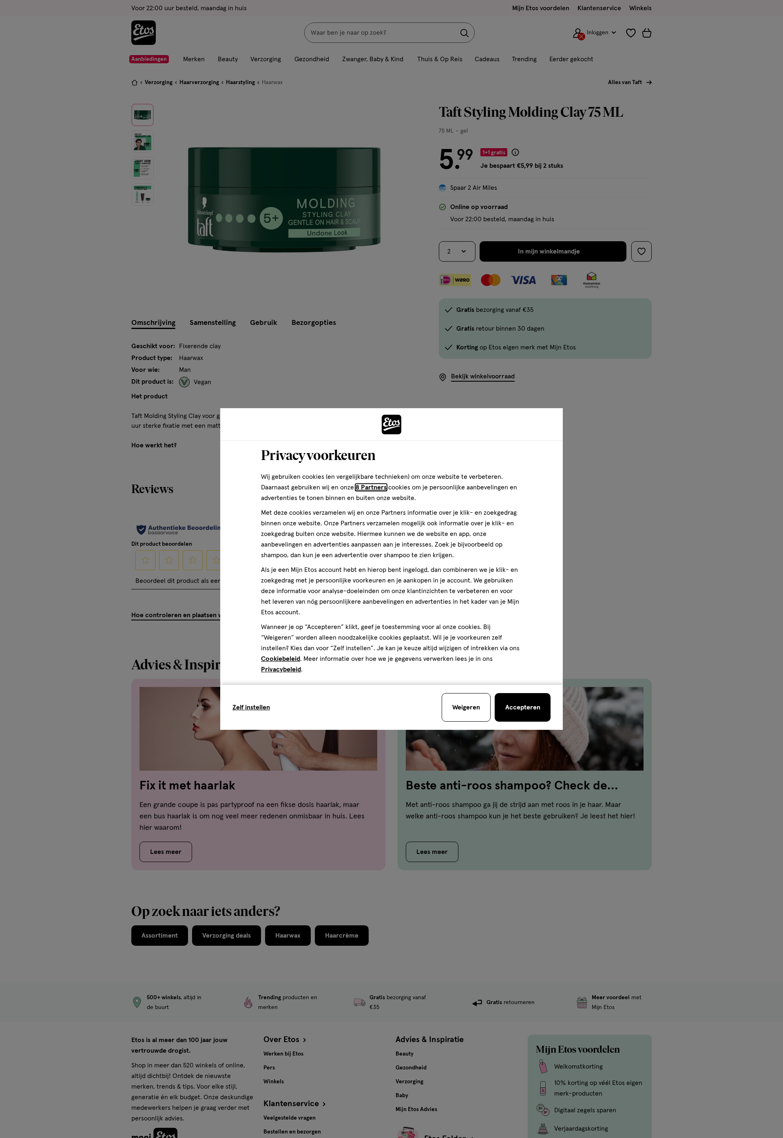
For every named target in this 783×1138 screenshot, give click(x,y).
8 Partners (371, 487)
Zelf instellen (251, 707)
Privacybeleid (281, 669)
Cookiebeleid (280, 659)
